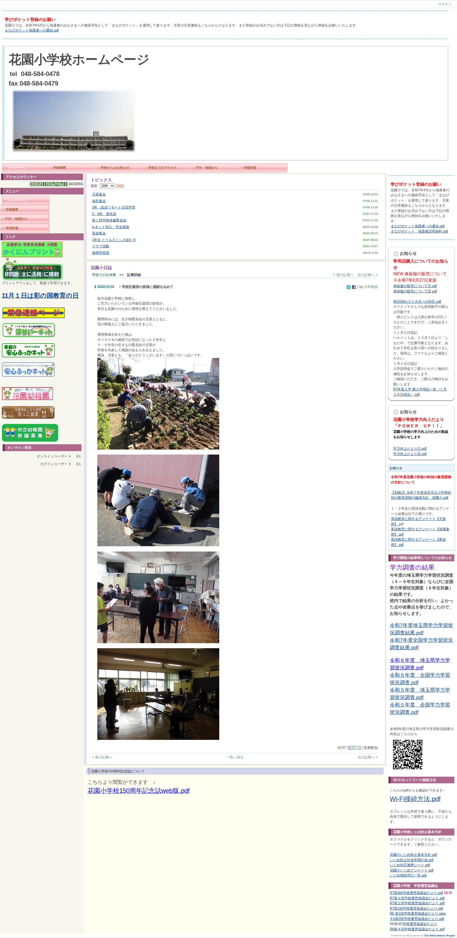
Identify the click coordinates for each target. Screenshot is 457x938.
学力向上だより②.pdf (410, 454)
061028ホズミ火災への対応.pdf (417, 302)
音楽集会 (99, 233)
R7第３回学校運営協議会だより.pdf (417, 898)
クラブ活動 (100, 246)
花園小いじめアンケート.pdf (411, 870)
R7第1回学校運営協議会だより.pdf (416, 908)
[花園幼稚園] (27, 400)
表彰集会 (99, 201)
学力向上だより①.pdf (410, 449)
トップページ (17, 168)
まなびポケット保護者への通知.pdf (32, 30)
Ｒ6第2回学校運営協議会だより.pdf (417, 919)
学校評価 (250, 168)
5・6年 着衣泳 (104, 214)
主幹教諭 (371, 287)
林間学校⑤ (100, 253)
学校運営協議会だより (420, 924)
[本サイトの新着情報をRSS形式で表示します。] (120, 186)
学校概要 (59, 168)
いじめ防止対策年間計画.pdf (411, 860)
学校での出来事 (104, 275)
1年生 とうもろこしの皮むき (114, 240)
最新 (95, 186)
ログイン (445, 4)
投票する (354, 747)
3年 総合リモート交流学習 (113, 207)
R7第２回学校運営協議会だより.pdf (417, 903)
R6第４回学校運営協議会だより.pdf (417, 929)
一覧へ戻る (235, 757)
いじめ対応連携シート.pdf (410, 865)
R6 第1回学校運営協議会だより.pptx (418, 913)
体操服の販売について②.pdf (415, 291)
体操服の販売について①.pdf (415, 286)
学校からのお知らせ (115, 168)
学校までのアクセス (162, 168)
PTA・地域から (207, 168)
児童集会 (99, 194)
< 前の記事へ (343, 275)
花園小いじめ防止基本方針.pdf (413, 855)
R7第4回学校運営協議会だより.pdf (416, 893)
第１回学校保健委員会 (109, 220)
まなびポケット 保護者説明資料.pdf (419, 231)
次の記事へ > (368, 275)
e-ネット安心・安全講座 (110, 227)
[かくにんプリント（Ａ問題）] (32, 257)
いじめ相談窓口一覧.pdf (408, 875)
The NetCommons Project (439, 935)
